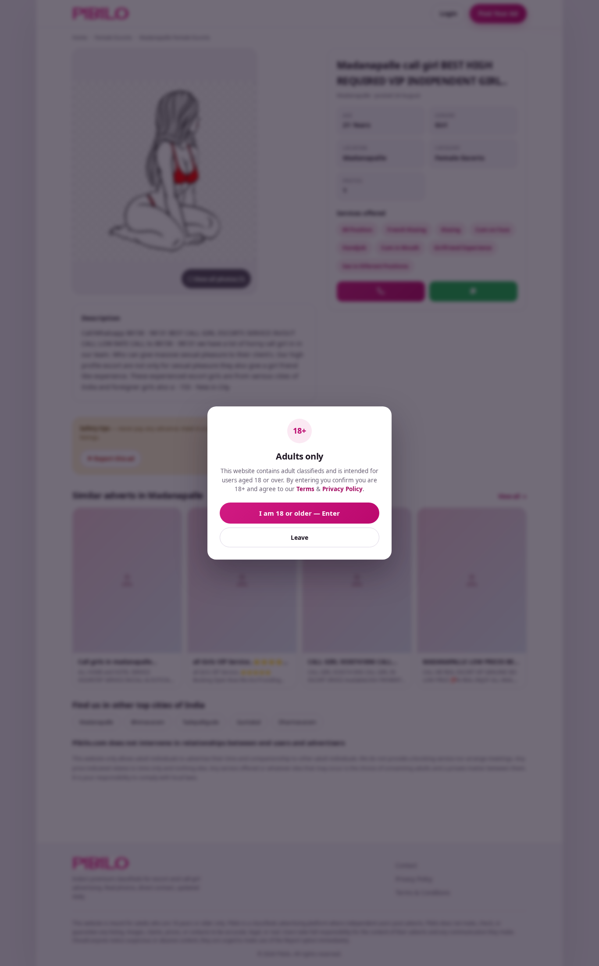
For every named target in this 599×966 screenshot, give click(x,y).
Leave (299, 537)
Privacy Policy (342, 489)
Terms (305, 489)
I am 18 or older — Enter (299, 513)
